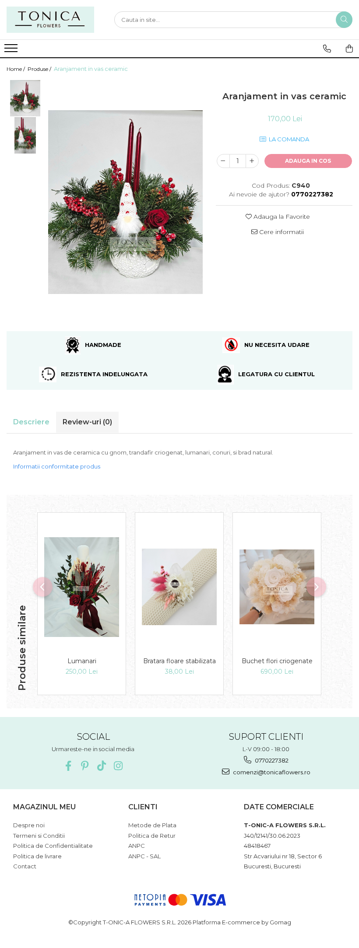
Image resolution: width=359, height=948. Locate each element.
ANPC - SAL (144, 856)
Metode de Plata (152, 825)
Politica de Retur (152, 835)
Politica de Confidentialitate (53, 845)
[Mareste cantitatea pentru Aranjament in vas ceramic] (252, 161)
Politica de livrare (37, 856)
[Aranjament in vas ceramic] (125, 202)
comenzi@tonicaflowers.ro (271, 772)
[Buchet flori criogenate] (276, 586)
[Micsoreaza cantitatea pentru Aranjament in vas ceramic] (223, 161)
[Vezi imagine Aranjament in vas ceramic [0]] (25, 98)
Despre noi (29, 825)
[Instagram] (118, 765)
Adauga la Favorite (281, 216)
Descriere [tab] (31, 422)
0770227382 (271, 760)
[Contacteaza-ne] (327, 48)
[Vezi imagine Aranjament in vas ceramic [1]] (25, 135)
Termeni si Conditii (39, 835)
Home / (16, 69)
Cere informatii (280, 232)
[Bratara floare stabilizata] (179, 587)
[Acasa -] (50, 20)
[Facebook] (68, 765)
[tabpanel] (125, 202)
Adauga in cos (308, 160)
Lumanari (81, 661)
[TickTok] (101, 765)
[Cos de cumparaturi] (349, 48)
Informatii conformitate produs (56, 466)
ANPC (136, 845)
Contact (24, 866)
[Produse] (12, 50)
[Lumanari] (81, 587)
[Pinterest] (84, 765)
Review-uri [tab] (87, 422)
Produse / (40, 69)
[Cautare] (344, 19)
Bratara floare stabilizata (179, 661)
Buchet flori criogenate (277, 661)
